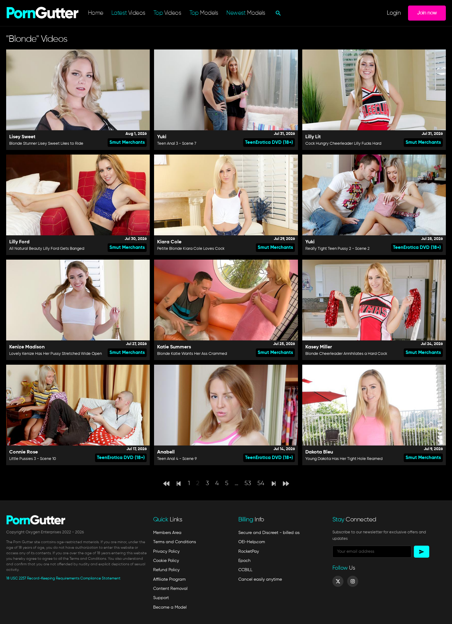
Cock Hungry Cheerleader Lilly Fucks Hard (343, 144)
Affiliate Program (169, 579)
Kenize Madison (27, 347)
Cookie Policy (166, 561)
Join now (427, 13)
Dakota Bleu (319, 452)
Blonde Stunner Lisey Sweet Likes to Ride (46, 144)
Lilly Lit (313, 137)
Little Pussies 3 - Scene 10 (32, 459)
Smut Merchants (127, 142)
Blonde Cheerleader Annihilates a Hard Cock (346, 354)
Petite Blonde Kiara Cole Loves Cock (190, 249)
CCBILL (245, 570)
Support (161, 598)
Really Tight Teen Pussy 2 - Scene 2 (337, 249)
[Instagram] (352, 581)
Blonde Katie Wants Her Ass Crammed (192, 354)
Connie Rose (23, 452)
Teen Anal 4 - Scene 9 (177, 459)
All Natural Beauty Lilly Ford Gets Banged (46, 249)
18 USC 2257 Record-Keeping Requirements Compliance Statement (63, 578)
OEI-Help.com (251, 542)
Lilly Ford (19, 242)
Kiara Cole (169, 242)
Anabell (166, 452)
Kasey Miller (318, 347)
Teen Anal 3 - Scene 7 (176, 144)
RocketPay (248, 551)
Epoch (244, 561)
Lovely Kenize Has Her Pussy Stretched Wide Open (55, 354)
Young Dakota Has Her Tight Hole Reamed (344, 459)
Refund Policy (166, 570)
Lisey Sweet (22, 137)
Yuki (161, 137)
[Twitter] (337, 581)
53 (247, 483)
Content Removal (170, 589)
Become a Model (170, 607)
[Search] (277, 13)
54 (260, 483)
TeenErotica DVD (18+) (269, 142)
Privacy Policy (166, 551)
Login (394, 13)
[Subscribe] (421, 552)
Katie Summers (174, 347)
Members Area (167, 533)
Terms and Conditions (174, 542)
